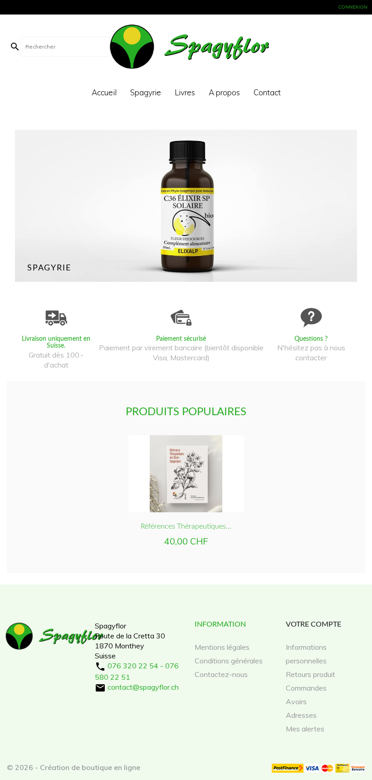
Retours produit (310, 674)
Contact (267, 92)
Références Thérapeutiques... (186, 526)
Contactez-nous (221, 674)
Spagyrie (145, 92)
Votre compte (313, 624)
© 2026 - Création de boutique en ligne (73, 767)
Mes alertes (305, 728)
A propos (224, 92)
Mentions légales (222, 647)
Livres (185, 92)
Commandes (306, 687)
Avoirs (296, 701)
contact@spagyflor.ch (143, 687)
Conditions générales (229, 660)
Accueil (104, 92)
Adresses (301, 715)
